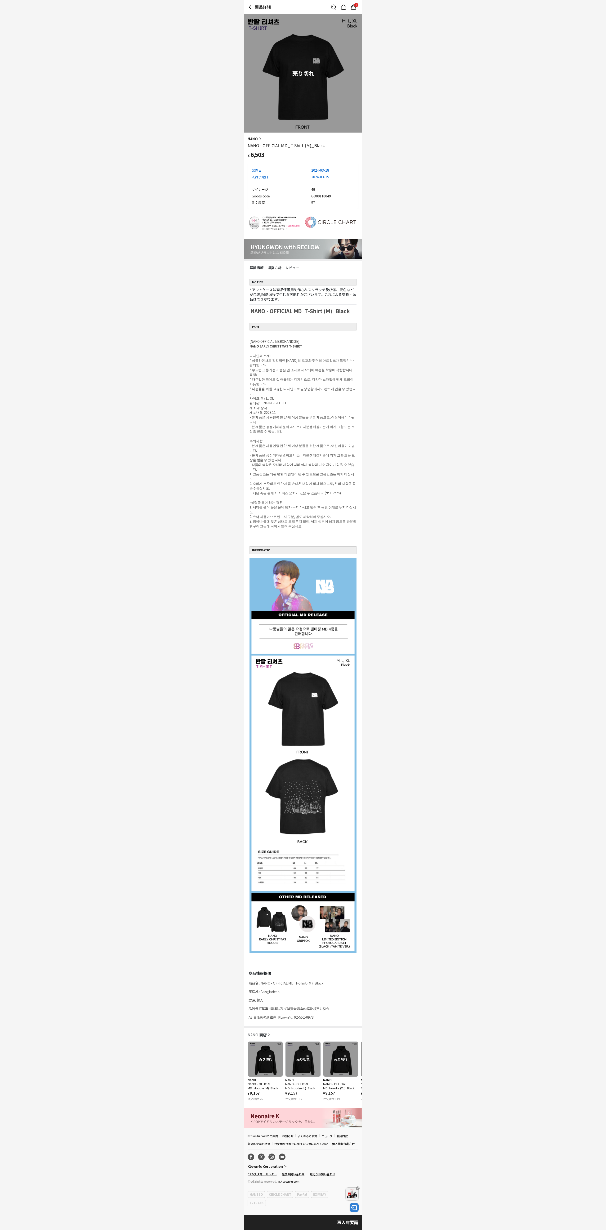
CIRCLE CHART (280, 1194)
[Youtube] (282, 1157)
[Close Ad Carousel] (358, 1188)
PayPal (302, 1194)
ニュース (327, 1136)
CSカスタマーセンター (262, 1174)
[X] (261, 1157)
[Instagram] (271, 1157)
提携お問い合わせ (293, 1174)
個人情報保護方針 (343, 1144)
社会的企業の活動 (259, 1144)
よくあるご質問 (307, 1136)
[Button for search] (333, 7)
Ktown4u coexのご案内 (263, 1136)
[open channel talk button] (354, 1207)
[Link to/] (343, 7)
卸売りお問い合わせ (322, 1174)
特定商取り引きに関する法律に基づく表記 (301, 1144)
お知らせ (288, 1136)
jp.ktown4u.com (288, 1181)
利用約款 (342, 1136)
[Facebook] (251, 1157)
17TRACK (257, 1203)
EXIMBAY (319, 1194)
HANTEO (256, 1194)
